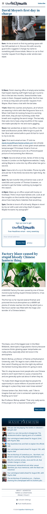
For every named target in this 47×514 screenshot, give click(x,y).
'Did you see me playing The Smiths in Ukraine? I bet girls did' (25, 429)
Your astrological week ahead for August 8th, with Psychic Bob (25, 474)
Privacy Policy (23, 495)
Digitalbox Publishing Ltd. (26, 509)
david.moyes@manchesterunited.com (17, 143)
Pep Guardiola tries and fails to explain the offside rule (25, 445)
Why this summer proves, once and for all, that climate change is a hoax (24, 461)
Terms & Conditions (23, 493)
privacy (29, 243)
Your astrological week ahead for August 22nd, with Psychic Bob (24, 439)
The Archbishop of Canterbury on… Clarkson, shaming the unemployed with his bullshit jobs (24, 479)
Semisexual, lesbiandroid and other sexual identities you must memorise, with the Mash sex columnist (25, 467)
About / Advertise (23, 490)
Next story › (39, 409)
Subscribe (21, 243)
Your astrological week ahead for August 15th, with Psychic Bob (26, 450)
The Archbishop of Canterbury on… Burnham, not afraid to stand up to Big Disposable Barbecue (25, 456)
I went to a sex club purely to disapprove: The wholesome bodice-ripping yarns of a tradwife (24, 434)
